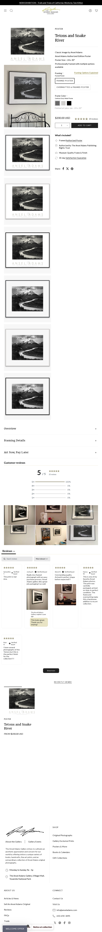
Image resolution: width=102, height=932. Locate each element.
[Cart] (96, 10)
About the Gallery (13, 841)
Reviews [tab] (8, 550)
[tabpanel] (51, 616)
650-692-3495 (63, 916)
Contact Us (58, 898)
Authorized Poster (74, 140)
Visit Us (56, 904)
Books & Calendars (61, 852)
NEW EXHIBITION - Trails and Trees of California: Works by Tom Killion (51, 3)
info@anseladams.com (67, 910)
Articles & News (11, 898)
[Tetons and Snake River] (22, 701)
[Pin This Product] (72, 168)
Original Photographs (62, 835)
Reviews (8, 909)
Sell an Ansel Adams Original (17, 904)
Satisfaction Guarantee (76, 158)
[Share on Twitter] (67, 168)
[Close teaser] (28, 926)
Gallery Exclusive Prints (63, 841)
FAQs (6, 915)
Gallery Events (34, 841)
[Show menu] (5, 10)
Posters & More (60, 846)
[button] (19, 515)
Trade (6, 921)
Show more (51, 671)
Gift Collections (60, 858)
